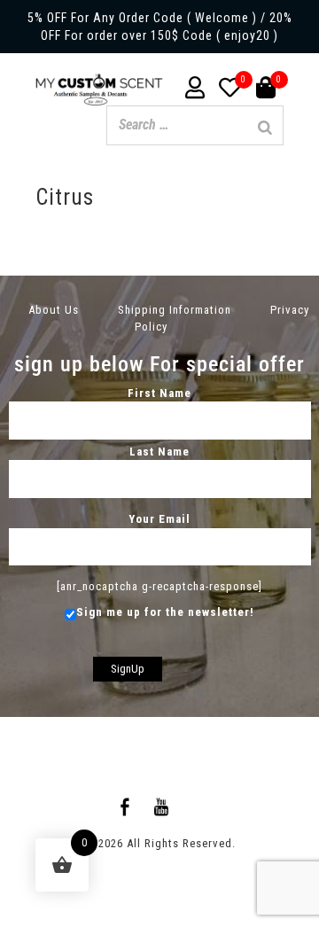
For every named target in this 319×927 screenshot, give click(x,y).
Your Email (159, 519)
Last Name (159, 451)
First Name (159, 393)
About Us (53, 309)
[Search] (265, 127)
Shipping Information (174, 309)
